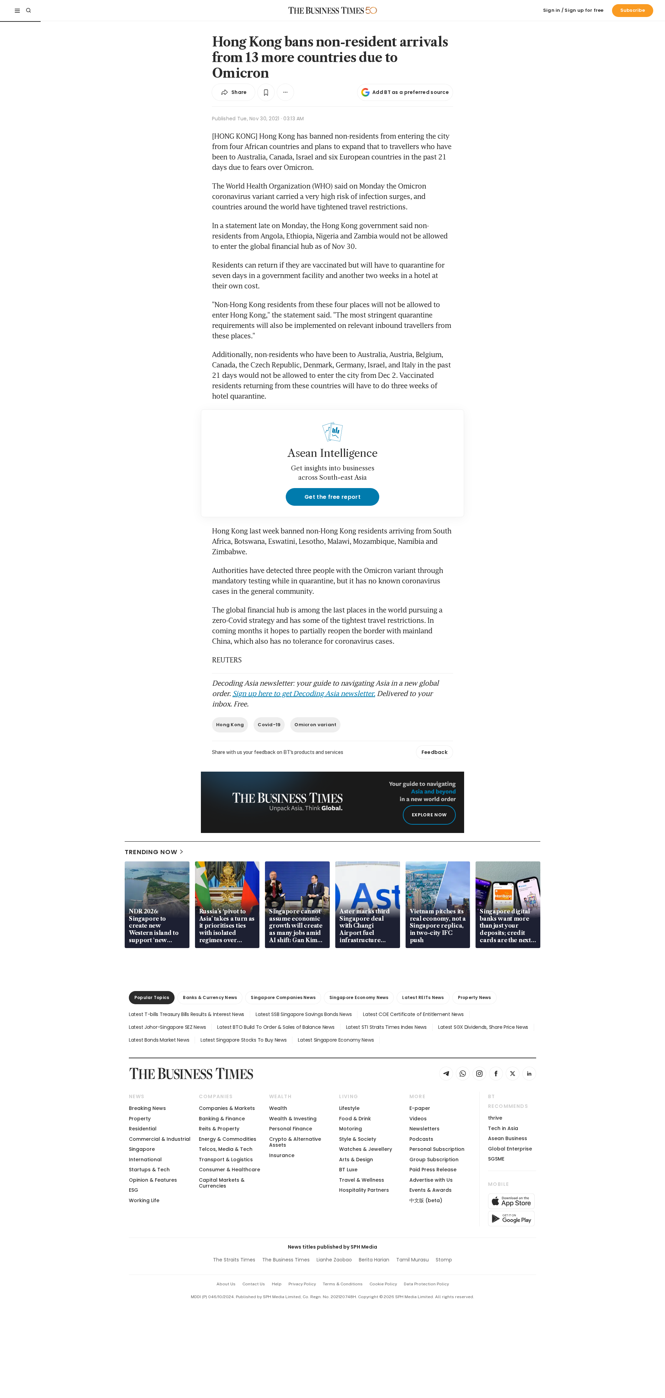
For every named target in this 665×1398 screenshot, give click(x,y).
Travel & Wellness (361, 1179)
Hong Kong (230, 724)
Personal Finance (290, 1128)
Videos (418, 1118)
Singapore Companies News (283, 997)
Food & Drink (355, 1118)
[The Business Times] (326, 10)
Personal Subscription (436, 1149)
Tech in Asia (503, 1128)
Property (140, 1118)
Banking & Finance (222, 1118)
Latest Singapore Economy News (336, 1039)
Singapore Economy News (358, 997)
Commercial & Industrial (159, 1139)
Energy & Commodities (227, 1139)
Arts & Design (356, 1159)
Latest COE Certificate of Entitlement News (413, 1014)
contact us (253, 1284)
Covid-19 (269, 724)
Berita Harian (374, 1259)
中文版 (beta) (425, 1200)
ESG (133, 1190)
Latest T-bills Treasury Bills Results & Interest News (186, 1014)
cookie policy (383, 1284)
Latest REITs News (423, 997)
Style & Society (357, 1139)
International (145, 1159)
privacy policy (302, 1284)
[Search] (28, 10)
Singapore (142, 1149)
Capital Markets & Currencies (222, 1182)
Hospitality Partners (364, 1190)
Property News (474, 997)
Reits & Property (219, 1128)
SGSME (496, 1158)
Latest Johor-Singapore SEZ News (167, 1027)
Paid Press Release (432, 1169)
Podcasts (421, 1139)
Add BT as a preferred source (410, 92)
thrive (495, 1117)
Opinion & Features (153, 1179)
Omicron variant (315, 724)
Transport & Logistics (226, 1159)
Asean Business (507, 1138)
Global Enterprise (510, 1148)
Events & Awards (430, 1190)
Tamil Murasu (412, 1259)
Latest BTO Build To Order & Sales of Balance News (275, 1027)
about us (226, 1284)
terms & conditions (343, 1284)
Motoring (350, 1128)
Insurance (281, 1155)
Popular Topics (151, 997)
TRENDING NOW (151, 852)
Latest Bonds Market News (159, 1039)
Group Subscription (434, 1159)
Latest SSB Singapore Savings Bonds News (304, 1014)
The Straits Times (234, 1259)
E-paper (419, 1108)
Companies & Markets (227, 1108)
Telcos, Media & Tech (225, 1149)
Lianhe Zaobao (334, 1259)
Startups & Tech (149, 1169)
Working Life (144, 1200)
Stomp (444, 1259)
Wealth (278, 1108)
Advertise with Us (431, 1179)
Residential (143, 1128)
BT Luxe (348, 1169)
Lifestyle (349, 1108)
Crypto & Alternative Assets (295, 1142)
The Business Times (286, 1259)
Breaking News (147, 1108)
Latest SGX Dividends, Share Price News (483, 1027)
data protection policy (426, 1284)
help (277, 1284)
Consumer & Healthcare (229, 1169)
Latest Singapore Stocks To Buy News (243, 1039)
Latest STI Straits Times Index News (386, 1027)
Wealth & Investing (293, 1118)
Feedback (434, 752)
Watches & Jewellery (365, 1149)
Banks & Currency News (210, 997)
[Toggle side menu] (17, 10)
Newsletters (424, 1128)
